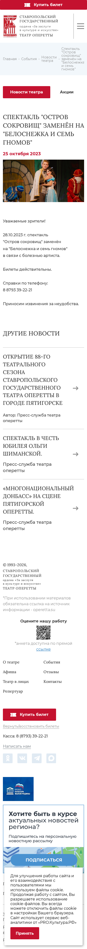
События (52, 662)
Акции (66, 92)
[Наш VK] (22, 758)
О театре (11, 662)
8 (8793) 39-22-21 (32, 736)
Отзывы (51, 671)
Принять (25, 933)
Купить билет (48, 4)
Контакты (53, 681)
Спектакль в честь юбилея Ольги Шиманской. (31, 446)
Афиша (9, 671)
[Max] (51, 758)
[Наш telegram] (37, 758)
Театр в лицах (16, 681)
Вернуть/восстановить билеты (31, 726)
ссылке (43, 649)
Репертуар (13, 691)
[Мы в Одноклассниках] (8, 758)
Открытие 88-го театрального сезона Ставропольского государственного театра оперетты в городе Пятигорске (33, 379)
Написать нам (17, 746)
